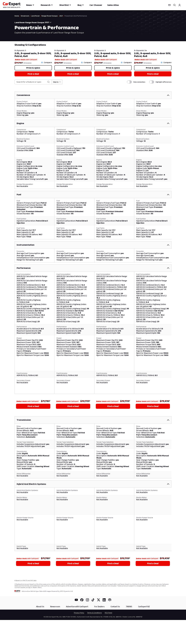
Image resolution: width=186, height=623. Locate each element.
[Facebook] (81, 599)
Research (45, 5)
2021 (61, 16)
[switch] (129, 81)
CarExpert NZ (144, 606)
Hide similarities (139, 82)
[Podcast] (109, 599)
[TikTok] (93, 599)
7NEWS (129, 606)
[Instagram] (87, 599)
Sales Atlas (113, 5)
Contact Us (115, 606)
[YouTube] (76, 599)
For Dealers (99, 606)
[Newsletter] (169, 5)
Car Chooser (96, 5)
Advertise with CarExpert (77, 606)
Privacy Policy (79, 613)
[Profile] (179, 5)
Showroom (25, 16)
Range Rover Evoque (50, 16)
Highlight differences (163, 82)
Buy (79, 5)
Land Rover (35, 16)
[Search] (174, 5)
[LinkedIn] (104, 599)
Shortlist (64, 5)
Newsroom (55, 606)
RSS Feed (108, 613)
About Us (40, 606)
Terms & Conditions (94, 613)
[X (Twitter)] (98, 599)
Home (17, 16)
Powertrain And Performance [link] (76, 16)
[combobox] (48, 22)
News (29, 5)
